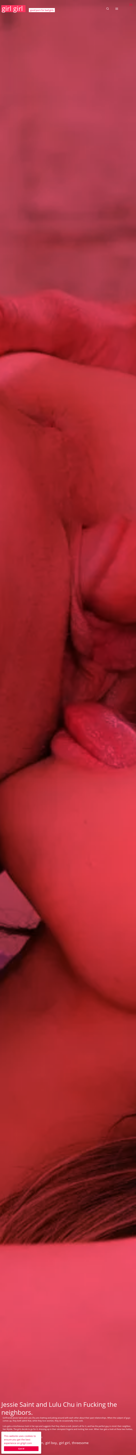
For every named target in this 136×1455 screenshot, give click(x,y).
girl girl (12, 8)
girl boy (51, 1442)
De (130, 4)
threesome (80, 1442)
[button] (107, 9)
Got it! (21, 1448)
